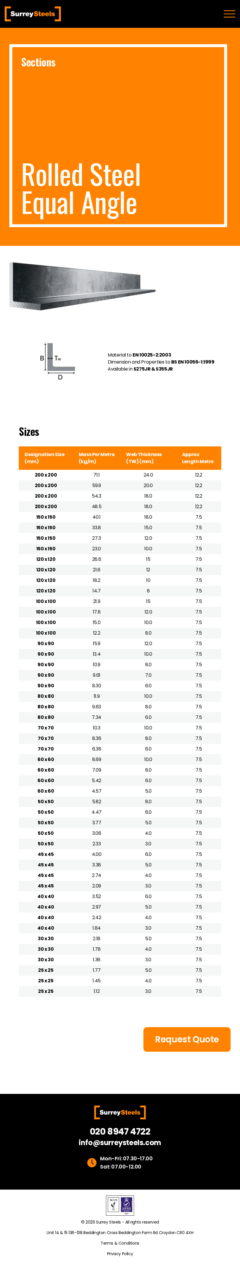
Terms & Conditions (120, 1243)
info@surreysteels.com (120, 1142)
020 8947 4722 (120, 1131)
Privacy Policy (120, 1254)
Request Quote (187, 1039)
